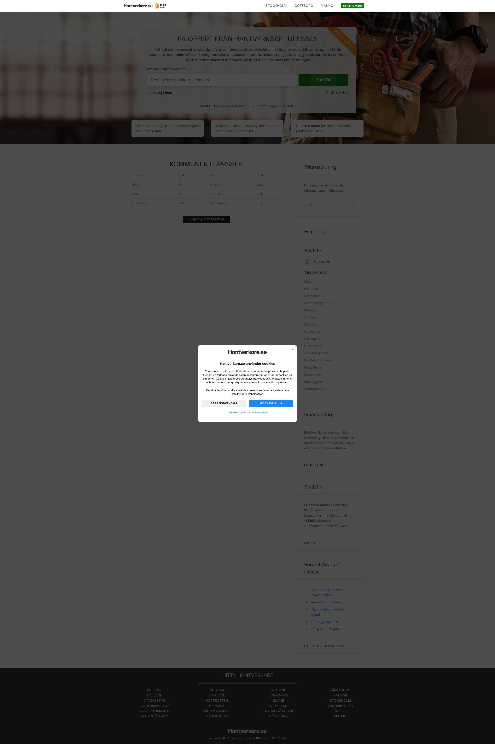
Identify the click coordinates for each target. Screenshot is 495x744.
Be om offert (352, 5)
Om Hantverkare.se (257, 412)
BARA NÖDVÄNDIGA (224, 403)
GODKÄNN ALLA (271, 403)
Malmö (327, 5)
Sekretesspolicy (236, 412)
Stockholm (276, 5)
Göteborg (303, 5)
